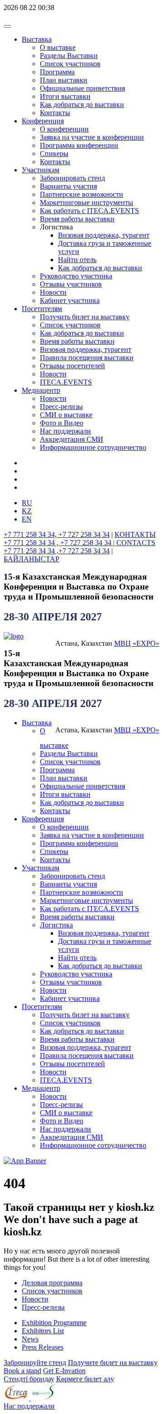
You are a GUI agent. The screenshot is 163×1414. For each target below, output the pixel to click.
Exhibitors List (43, 1331)
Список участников (70, 64)
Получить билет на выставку (84, 317)
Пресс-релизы (61, 406)
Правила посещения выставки (87, 357)
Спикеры (54, 153)
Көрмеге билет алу (85, 1379)
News (30, 1339)
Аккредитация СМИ (71, 439)
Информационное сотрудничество (93, 447)
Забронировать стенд (72, 178)
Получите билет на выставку (113, 1362)
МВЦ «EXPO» (136, 643)
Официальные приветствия (82, 88)
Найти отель (77, 259)
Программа (57, 72)
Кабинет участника (70, 300)
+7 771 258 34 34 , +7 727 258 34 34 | (60, 542)
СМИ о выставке (66, 415)
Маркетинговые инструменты (86, 202)
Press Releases (42, 1347)
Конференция (43, 121)
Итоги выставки (65, 96)
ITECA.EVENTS (66, 382)
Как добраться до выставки (82, 104)
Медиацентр (41, 390)
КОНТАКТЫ (135, 534)
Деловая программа (52, 1283)
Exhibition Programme (54, 1322)
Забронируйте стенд (35, 1362)
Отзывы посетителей (72, 366)
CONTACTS (135, 542)
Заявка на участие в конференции (92, 137)
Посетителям (42, 308)
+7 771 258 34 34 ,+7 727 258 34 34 (57, 551)
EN (27, 519)
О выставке (58, 47)
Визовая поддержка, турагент (103, 235)
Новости (53, 292)
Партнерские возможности (81, 194)
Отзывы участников (71, 284)
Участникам (40, 170)
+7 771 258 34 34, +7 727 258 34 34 (57, 534)
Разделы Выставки (69, 55)
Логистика (56, 925)
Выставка (37, 39)
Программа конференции (79, 145)
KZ (27, 511)
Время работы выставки (77, 219)
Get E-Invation (64, 1371)
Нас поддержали (65, 431)
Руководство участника (76, 276)
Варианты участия (68, 186)
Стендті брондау (29, 1379)
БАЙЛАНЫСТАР (31, 559)
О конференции (64, 129)
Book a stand (22, 1371)
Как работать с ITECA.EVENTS (89, 211)
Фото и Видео (61, 423)
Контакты (55, 113)
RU (27, 503)
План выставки (63, 80)
